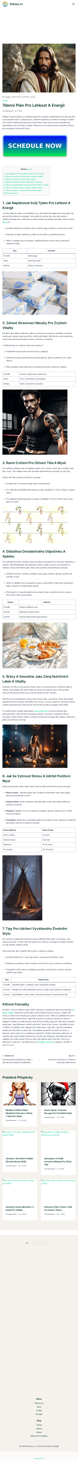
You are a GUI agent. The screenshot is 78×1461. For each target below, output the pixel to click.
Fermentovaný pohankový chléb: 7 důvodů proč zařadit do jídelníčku (17, 1059)
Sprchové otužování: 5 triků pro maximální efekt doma (62, 1059)
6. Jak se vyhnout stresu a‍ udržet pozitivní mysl (23, 188)
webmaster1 (9, 111)
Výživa (39, 1429)
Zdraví (39, 1432)
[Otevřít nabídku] (73, 4)
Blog (39, 1407)
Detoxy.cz (39, 1403)
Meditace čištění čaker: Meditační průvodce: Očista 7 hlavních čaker (19, 1113)
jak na (5, 222)
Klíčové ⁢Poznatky (11, 193)
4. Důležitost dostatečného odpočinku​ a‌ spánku (23, 182)
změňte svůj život (45, 1042)
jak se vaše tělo (41, 711)
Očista (5, 100)
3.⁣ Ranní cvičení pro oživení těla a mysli (20, 179)
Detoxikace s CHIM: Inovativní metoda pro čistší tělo (57, 1161)
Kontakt (39, 1414)
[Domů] (3, 97)
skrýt (29, 169)
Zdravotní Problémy (39, 1436)
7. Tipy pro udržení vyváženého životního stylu (23, 190)
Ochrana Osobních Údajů (48, 1446)
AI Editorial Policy (39, 1458)
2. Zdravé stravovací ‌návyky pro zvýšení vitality (23, 176)
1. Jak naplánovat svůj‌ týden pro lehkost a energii (24, 174)
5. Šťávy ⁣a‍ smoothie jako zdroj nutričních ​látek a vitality (26, 185)
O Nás (39, 1410)
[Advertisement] (39, 23)
